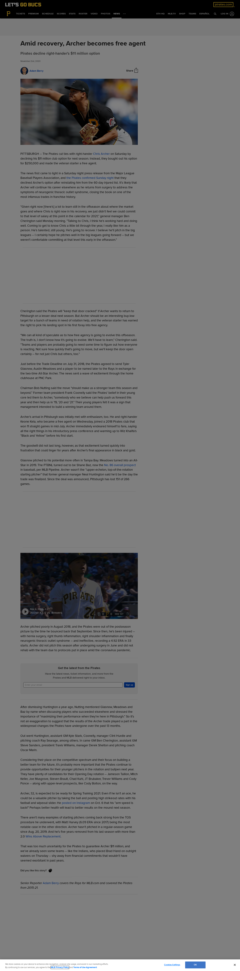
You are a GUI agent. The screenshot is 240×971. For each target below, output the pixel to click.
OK (195, 964)
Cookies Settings (172, 964)
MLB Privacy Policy (60, 967)
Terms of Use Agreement (85, 967)
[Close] (234, 964)
